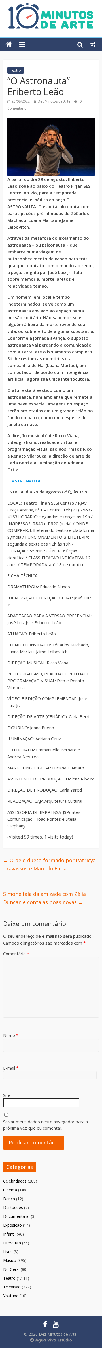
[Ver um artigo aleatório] (92, 44)
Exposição (12, 1225)
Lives (7, 1251)
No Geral (11, 1269)
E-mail (10, 1068)
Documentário (16, 1216)
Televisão (12, 1287)
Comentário (16, 953)
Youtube (10, 1295)
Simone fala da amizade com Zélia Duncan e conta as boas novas (44, 898)
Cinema (10, 1190)
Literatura (12, 1242)
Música (9, 1260)
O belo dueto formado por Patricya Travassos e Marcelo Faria (49, 864)
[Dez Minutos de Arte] (51, 6)
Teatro (15, 70)
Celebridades (15, 1181)
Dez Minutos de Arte (54, 101)
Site (6, 1095)
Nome (10, 1035)
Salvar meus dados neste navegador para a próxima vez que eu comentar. (45, 1125)
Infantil (9, 1234)
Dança (9, 1198)
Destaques (13, 1207)
